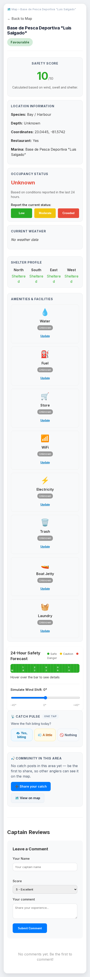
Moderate (45, 213)
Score (17, 881)
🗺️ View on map (27, 798)
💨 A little (45, 735)
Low (21, 213)
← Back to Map (19, 18)
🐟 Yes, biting (21, 735)
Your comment (24, 899)
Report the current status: (31, 205)
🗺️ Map (12, 9)
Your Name (21, 858)
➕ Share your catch (31, 786)
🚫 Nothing (68, 735)
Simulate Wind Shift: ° (28, 689)
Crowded (68, 213)
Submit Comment (30, 928)
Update (45, 336)
